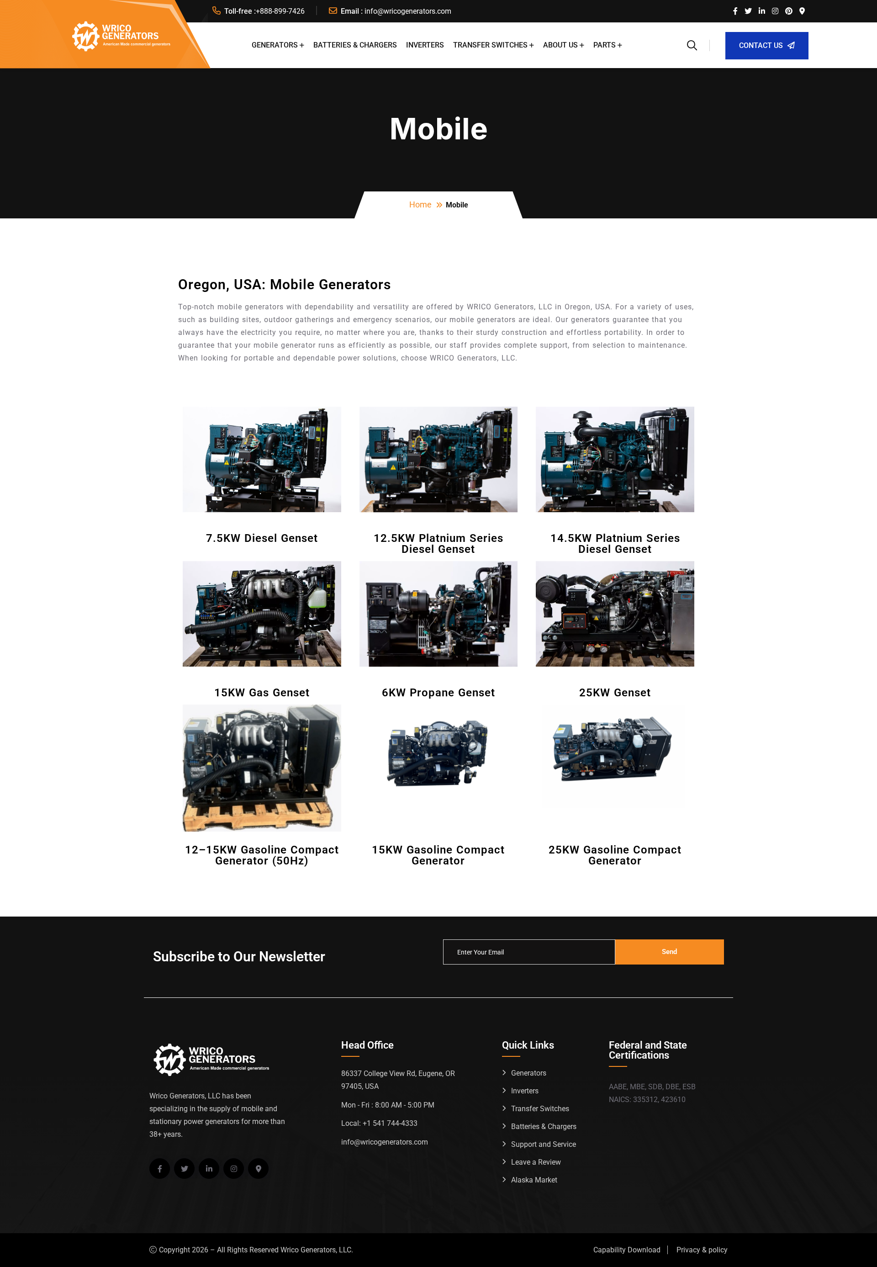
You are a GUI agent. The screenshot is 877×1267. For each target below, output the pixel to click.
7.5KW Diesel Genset (262, 538)
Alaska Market (534, 1180)
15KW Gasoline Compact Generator (438, 855)
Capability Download (626, 1250)
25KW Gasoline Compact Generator (615, 855)
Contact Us (761, 45)
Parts (604, 45)
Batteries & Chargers (355, 45)
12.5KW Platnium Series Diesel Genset (438, 544)
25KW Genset (615, 692)
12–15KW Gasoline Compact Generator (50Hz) (262, 855)
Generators (275, 45)
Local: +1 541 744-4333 (379, 1123)
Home (420, 204)
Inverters (425, 45)
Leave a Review (536, 1162)
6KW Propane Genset (438, 692)
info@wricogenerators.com (408, 11)
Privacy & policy (702, 1250)
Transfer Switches (490, 45)
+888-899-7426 (280, 11)
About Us (560, 45)
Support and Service (543, 1144)
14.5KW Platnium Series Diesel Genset (615, 544)
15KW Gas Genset (262, 692)
